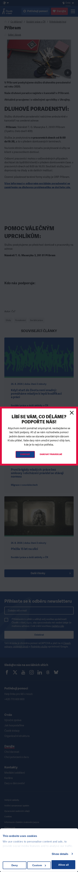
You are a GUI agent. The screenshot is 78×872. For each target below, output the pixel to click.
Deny (14, 865)
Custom (37, 865)
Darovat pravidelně (51, 454)
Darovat (25, 454)
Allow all (63, 864)
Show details (60, 853)
